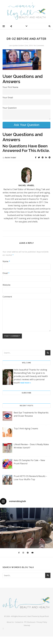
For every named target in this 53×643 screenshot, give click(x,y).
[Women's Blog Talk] (26, 11)
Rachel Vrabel (10, 157)
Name (6, 261)
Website (6, 284)
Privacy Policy (42, 622)
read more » (25, 382)
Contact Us (19, 622)
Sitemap (27, 625)
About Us (10, 622)
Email (6, 273)
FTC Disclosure (30, 622)
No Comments (39, 45)
